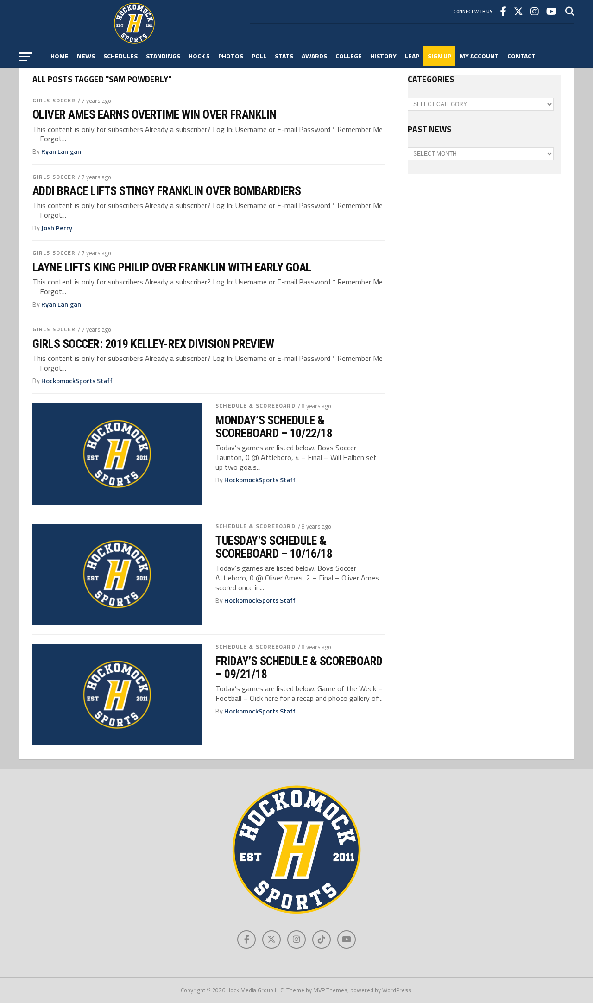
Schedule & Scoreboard (255, 405)
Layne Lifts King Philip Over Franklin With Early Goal (171, 267)
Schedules (120, 56)
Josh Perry (56, 228)
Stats (284, 56)
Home (59, 56)
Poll (259, 56)
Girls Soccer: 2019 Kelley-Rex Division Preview (153, 343)
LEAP (412, 56)
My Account (479, 56)
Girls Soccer (54, 100)
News (86, 56)
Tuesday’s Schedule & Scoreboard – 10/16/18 (273, 547)
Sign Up (439, 56)
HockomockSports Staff (77, 381)
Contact (521, 56)
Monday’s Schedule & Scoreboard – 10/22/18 (273, 427)
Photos (230, 56)
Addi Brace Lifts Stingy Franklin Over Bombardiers (166, 190)
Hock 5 (199, 56)
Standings (163, 56)
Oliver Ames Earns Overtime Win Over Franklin (154, 114)
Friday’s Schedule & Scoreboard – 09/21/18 (299, 668)
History (383, 56)
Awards (314, 56)
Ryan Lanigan (61, 151)
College (348, 56)
